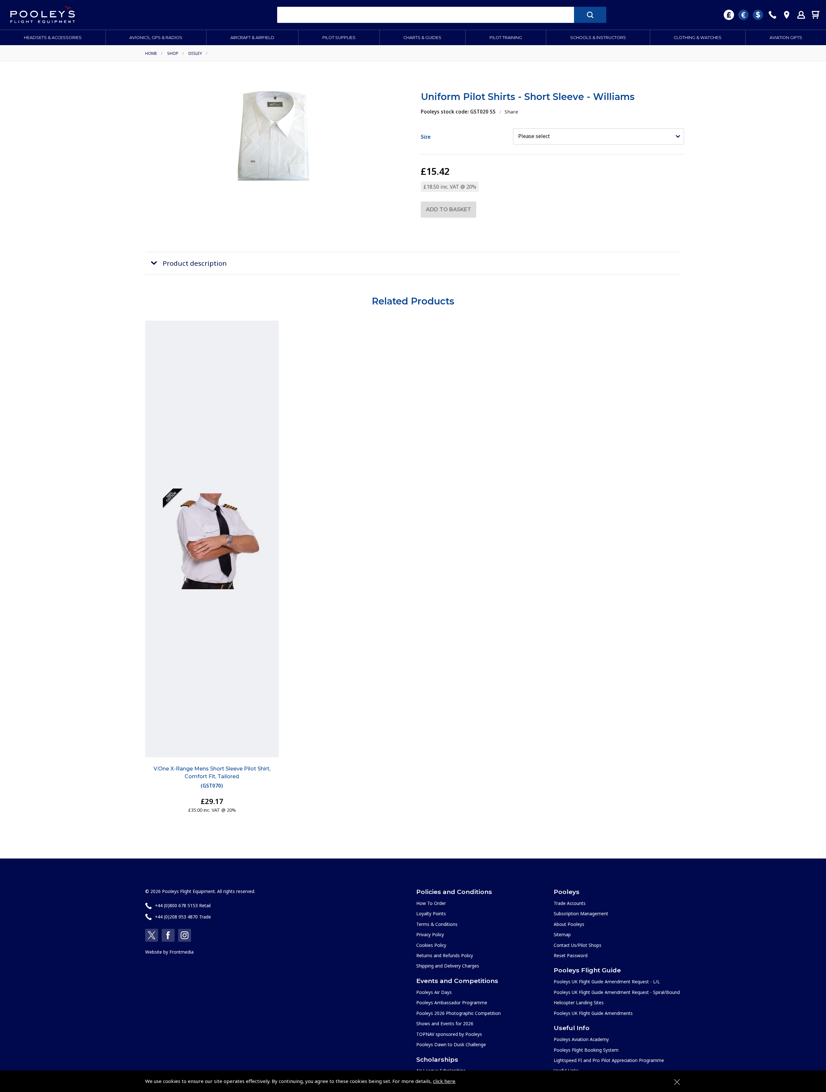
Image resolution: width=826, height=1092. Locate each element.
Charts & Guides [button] (422, 37)
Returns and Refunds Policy (444, 955)
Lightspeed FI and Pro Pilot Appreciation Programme (609, 1060)
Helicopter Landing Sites (579, 1002)
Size (426, 136)
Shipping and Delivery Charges (447, 966)
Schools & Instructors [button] (598, 37)
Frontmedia (181, 952)
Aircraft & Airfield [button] (252, 37)
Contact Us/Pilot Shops (577, 945)
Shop (172, 53)
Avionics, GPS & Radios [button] (155, 37)
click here (444, 1081)
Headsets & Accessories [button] (53, 37)
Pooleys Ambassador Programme (451, 1002)
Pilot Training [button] (505, 37)
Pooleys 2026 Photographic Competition (458, 1013)
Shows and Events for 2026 (444, 1023)
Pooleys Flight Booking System (586, 1050)
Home (151, 53)
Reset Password (571, 955)
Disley (195, 53)
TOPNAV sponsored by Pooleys (449, 1034)
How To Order (431, 903)
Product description (195, 263)
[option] (273, 136)
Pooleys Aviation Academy (581, 1039)
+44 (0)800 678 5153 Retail (183, 905)
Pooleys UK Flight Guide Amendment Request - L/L (607, 981)
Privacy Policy (430, 934)
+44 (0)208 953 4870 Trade (183, 917)
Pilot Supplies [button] (339, 37)
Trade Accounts (570, 903)
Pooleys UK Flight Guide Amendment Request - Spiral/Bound (617, 992)
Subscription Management (581, 913)
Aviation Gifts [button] (786, 37)
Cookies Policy (431, 945)
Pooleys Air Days (434, 992)
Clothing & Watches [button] (697, 37)
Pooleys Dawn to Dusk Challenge (451, 1044)
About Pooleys (569, 924)
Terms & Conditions (437, 924)
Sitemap (562, 934)
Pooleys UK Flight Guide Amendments (593, 1013)
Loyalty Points (431, 913)
